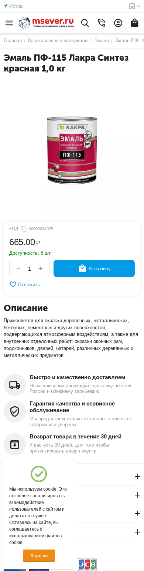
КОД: (14, 228)
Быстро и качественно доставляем (77, 377)
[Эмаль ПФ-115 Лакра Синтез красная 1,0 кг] (72, 149)
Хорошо (39, 555)
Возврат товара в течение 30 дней (75, 436)
